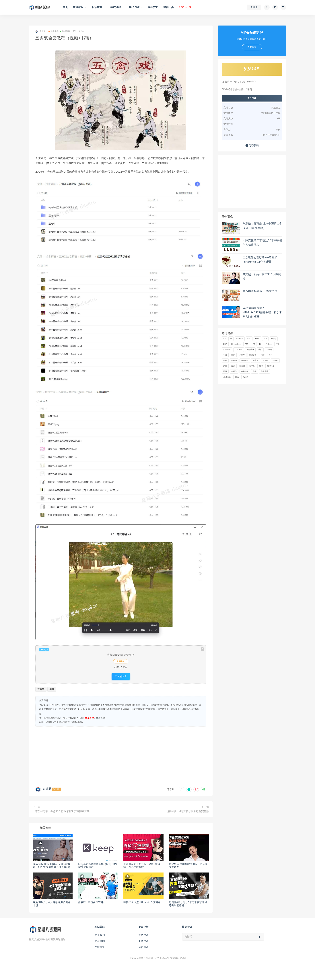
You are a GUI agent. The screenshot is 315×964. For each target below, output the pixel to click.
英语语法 (227, 377)
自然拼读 (244, 371)
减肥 (260, 349)
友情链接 (100, 947)
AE (224, 339)
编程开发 (270, 366)
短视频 (242, 366)
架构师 (275, 360)
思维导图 (252, 355)
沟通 (225, 366)
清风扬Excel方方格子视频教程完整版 (188, 811)
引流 (225, 355)
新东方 (255, 360)
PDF (225, 344)
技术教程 (66, 31)
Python (269, 344)
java (265, 339)
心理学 (242, 355)
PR (254, 344)
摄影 (225, 360)
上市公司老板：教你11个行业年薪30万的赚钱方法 (61, 811)
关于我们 (100, 935)
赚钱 (237, 377)
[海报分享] (203, 789)
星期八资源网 (45, 722)
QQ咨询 (253, 145)
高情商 (245, 377)
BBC (249, 339)
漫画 (233, 366)
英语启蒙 (264, 371)
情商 (263, 355)
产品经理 (227, 349)
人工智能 (238, 349)
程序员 (252, 366)
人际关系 (250, 349)
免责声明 (143, 947)
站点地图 (100, 941)
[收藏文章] (181, 789)
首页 (65, 7)
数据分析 (244, 360)
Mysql (273, 339)
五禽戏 (40, 689)
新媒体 (265, 360)
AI (231, 339)
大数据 (269, 349)
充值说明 (143, 935)
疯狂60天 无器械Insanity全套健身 (142, 902)
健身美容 (54, 31)
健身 (51, 689)
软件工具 (169, 7)
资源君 (47, 788)
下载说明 (143, 941)
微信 (233, 355)
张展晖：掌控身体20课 (91, 902)
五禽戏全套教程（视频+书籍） (69, 722)
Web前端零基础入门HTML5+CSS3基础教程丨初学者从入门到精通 (262, 312)
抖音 (271, 355)
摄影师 (234, 360)
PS (260, 344)
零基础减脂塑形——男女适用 (260, 291)
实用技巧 (153, 7)
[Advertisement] (120, 755)
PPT (246, 344)
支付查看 (122, 676)
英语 (254, 371)
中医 (278, 344)
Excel (257, 339)
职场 (225, 371)
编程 (261, 366)
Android (239, 339)
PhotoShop (236, 344)
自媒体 (234, 371)
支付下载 (252, 98)
